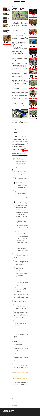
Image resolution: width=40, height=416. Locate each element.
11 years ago (18, 341)
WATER (14, 6)
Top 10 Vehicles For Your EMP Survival (8, 18)
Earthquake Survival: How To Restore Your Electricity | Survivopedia (20, 370)
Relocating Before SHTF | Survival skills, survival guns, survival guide (20, 331)
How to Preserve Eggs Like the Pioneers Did (8, 31)
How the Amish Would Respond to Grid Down (9, 14)
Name (12, 398)
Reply (17, 222)
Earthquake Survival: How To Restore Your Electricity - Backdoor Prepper (21, 372)
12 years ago (19, 169)
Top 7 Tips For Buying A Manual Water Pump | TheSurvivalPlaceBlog (20, 329)
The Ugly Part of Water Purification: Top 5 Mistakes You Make (8, 25)
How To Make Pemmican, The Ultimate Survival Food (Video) (8, 9)
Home (12, 6)
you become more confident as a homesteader (21, 81)
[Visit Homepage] (20, 2)
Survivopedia (23, 153)
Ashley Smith (15, 341)
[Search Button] (36, 5)
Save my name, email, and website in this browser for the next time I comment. (20, 403)
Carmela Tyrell (18, 158)
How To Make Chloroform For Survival (8, 21)
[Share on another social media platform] (27, 155)
